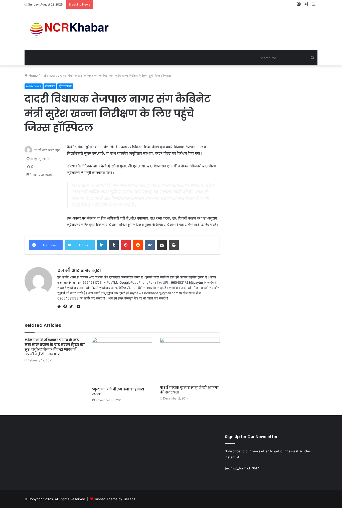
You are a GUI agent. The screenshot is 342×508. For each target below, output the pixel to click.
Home (33, 75)
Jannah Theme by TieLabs (114, 499)
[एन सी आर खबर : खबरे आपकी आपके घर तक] (71, 29)
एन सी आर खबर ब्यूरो (47, 150)
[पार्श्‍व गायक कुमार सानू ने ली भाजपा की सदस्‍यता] (190, 360)
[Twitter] (72, 306)
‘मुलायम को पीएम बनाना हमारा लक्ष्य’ (118, 391)
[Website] (60, 306)
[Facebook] (66, 306)
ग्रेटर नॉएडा (65, 86)
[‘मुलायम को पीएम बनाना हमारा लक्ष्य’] (122, 361)
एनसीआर (50, 86)
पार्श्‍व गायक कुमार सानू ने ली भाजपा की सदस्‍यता (189, 390)
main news (49, 75)
